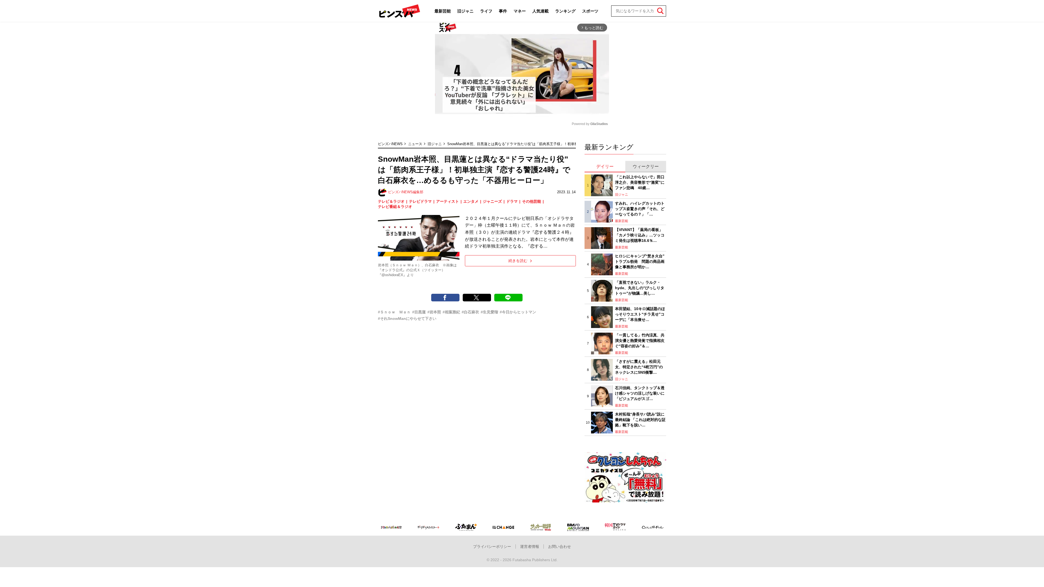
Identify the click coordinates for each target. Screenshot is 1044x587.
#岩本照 (434, 312)
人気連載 (540, 11)
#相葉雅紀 (451, 312)
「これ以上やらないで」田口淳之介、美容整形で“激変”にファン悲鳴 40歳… (639, 182)
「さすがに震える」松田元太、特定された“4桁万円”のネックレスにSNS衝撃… (639, 366)
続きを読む (517, 260)
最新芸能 (442, 11)
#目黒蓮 (419, 312)
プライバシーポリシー (492, 546)
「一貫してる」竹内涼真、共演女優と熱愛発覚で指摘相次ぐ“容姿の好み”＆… (639, 340)
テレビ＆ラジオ (391, 201)
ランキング (565, 11)
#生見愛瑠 (489, 312)
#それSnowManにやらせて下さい (407, 318)
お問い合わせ (559, 546)
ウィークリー (646, 166)
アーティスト (447, 201)
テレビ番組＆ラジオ (395, 206)
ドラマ (512, 201)
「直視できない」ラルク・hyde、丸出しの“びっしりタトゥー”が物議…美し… (639, 287)
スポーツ (590, 11)
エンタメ (470, 201)
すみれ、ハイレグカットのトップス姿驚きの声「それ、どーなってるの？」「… (639, 208)
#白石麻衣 (470, 312)
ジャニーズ (492, 201)
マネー (520, 11)
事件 (503, 11)
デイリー (605, 166)
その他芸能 (531, 201)
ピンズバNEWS (390, 144)
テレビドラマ (420, 201)
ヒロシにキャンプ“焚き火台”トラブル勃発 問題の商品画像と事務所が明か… (639, 261)
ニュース (415, 144)
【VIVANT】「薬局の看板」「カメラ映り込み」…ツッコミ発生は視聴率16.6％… (639, 234)
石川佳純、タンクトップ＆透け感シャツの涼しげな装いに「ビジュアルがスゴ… (639, 393)
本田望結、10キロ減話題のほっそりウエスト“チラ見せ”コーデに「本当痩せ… (640, 314)
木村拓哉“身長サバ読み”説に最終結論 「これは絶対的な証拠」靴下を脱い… (640, 419)
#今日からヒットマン (518, 312)
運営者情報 (529, 546)
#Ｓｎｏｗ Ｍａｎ (394, 312)
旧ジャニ (465, 11)
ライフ (486, 11)
